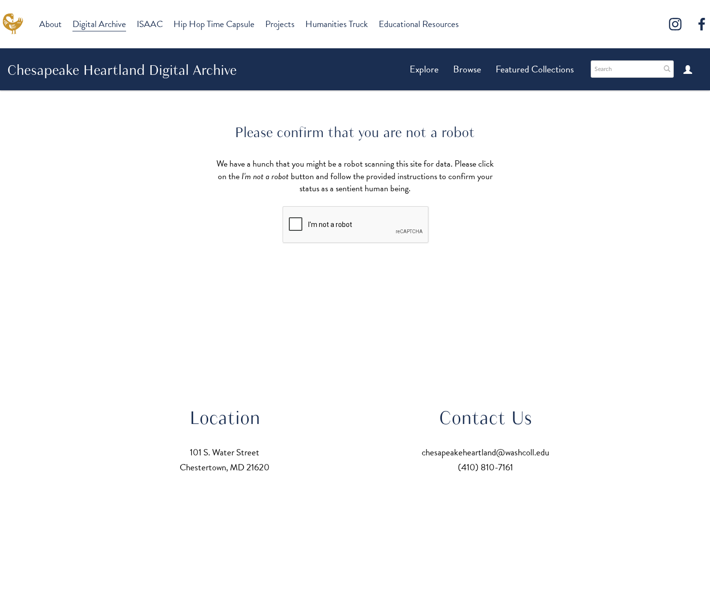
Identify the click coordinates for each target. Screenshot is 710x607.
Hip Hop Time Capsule (214, 24)
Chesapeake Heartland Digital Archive (122, 70)
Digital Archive (99, 24)
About (50, 24)
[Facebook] (702, 24)
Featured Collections (535, 69)
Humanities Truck (336, 24)
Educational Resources (419, 24)
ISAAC (150, 24)
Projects (280, 24)
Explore (424, 69)
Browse (467, 69)
